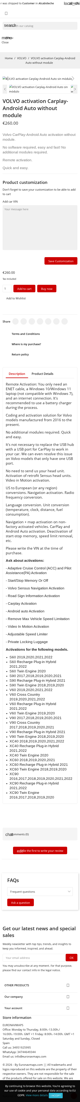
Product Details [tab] (42, 374)
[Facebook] (15, 321)
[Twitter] (23, 321)
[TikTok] (40, 321)
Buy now (46, 289)
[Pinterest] (56, 321)
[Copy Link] (64, 321)
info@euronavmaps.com (30, 1056)
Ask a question (20, 902)
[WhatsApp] (48, 321)
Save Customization (60, 261)
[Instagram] (32, 321)
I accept (56, 1095)
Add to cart (24, 289)
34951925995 (21, 1047)
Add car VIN (10, 201)
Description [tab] (17, 374)
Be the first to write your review (42, 851)
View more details (37, 1095)
